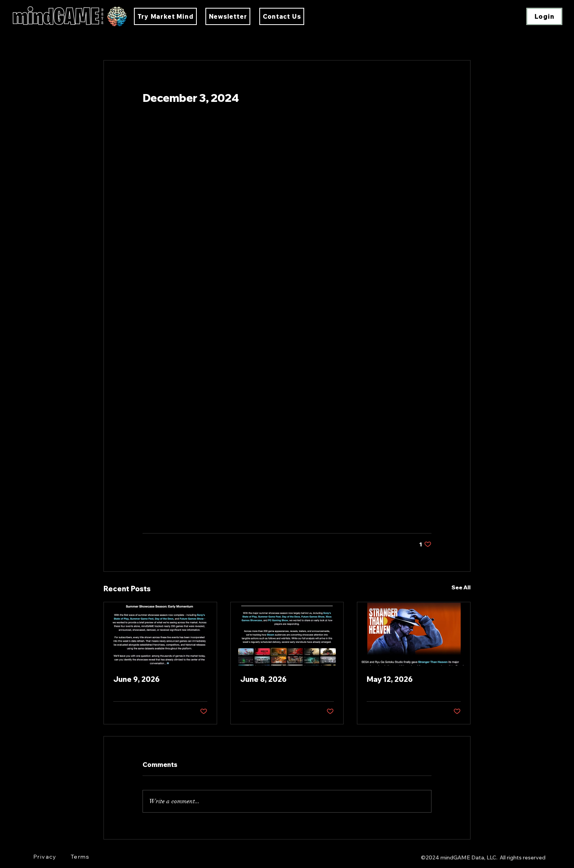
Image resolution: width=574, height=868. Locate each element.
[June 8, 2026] (287, 633)
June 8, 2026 (263, 679)
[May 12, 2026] (413, 633)
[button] (281, 16)
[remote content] (287, 319)
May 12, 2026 (390, 679)
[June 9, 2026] (160, 633)
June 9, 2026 (136, 679)
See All (461, 587)
